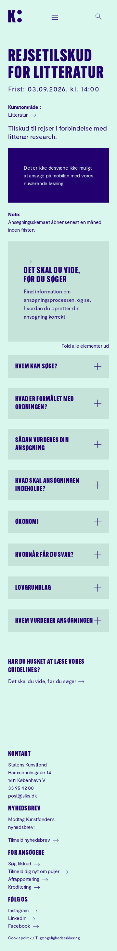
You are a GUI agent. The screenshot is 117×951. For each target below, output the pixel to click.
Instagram (19, 910)
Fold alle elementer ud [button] (85, 346)
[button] (58, 366)
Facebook (19, 926)
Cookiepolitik (20, 937)
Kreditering (20, 887)
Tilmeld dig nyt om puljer (34, 871)
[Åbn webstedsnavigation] (55, 16)
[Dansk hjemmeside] (15, 16)
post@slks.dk (22, 795)
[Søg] (98, 16)
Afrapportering (24, 879)
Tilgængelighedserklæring (57, 937)
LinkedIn (17, 918)
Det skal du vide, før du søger (52, 275)
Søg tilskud (20, 863)
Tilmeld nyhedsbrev (29, 840)
